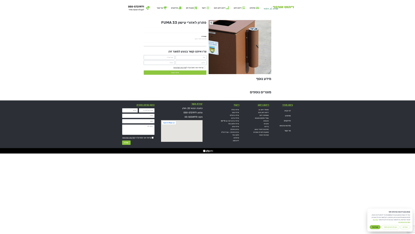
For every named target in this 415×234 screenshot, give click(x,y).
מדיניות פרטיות (285, 126)
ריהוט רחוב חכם (263, 112)
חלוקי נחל (235, 135)
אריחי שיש (235, 127)
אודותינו (288, 116)
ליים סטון (236, 141)
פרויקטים (287, 121)
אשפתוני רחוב (264, 115)
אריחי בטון (235, 112)
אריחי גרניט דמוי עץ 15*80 (230, 121)
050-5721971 (136, 6)
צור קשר (287, 131)
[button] (211, 23)
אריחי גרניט (235, 118)
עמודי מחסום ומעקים (262, 118)
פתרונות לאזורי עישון (262, 129)
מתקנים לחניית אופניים (261, 132)
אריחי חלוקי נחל (233, 124)
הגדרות (405, 227)
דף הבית (287, 111)
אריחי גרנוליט (234, 115)
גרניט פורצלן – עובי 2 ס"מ (230, 132)
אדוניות (266, 124)
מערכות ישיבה (264, 135)
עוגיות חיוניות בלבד (390, 227)
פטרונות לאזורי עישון (200, 39)
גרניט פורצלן (234, 129)
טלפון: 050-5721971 (193, 112)
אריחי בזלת (235, 110)
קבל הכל (375, 227)
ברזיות (266, 127)
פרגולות (266, 121)
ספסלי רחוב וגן (264, 110)
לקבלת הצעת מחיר (136, 9)
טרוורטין (236, 138)
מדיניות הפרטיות (179, 68)
